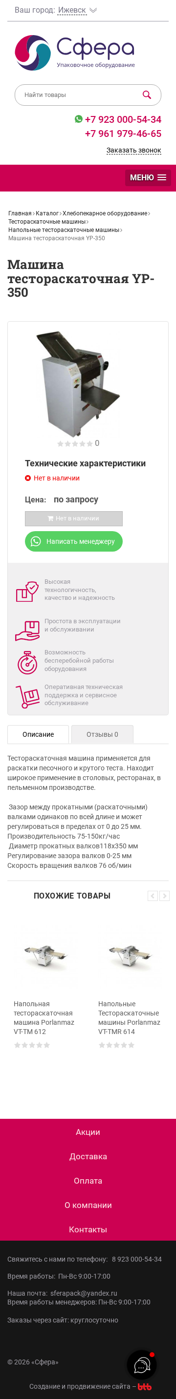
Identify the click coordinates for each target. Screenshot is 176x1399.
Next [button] (164, 896)
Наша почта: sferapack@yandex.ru (62, 1293)
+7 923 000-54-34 (122, 119)
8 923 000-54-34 (137, 1259)
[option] (45, 1002)
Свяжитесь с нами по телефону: (58, 1259)
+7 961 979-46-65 (123, 133)
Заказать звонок (134, 150)
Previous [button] (153, 896)
